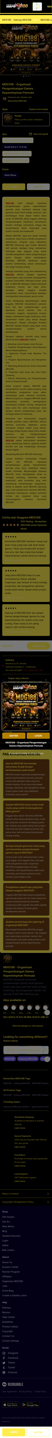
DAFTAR (38, 1432)
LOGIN (13, 1432)
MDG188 (6, 19)
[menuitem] (6, 20)
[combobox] (37, 6)
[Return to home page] (17, 6)
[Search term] (38, 6)
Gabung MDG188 (25, 19)
